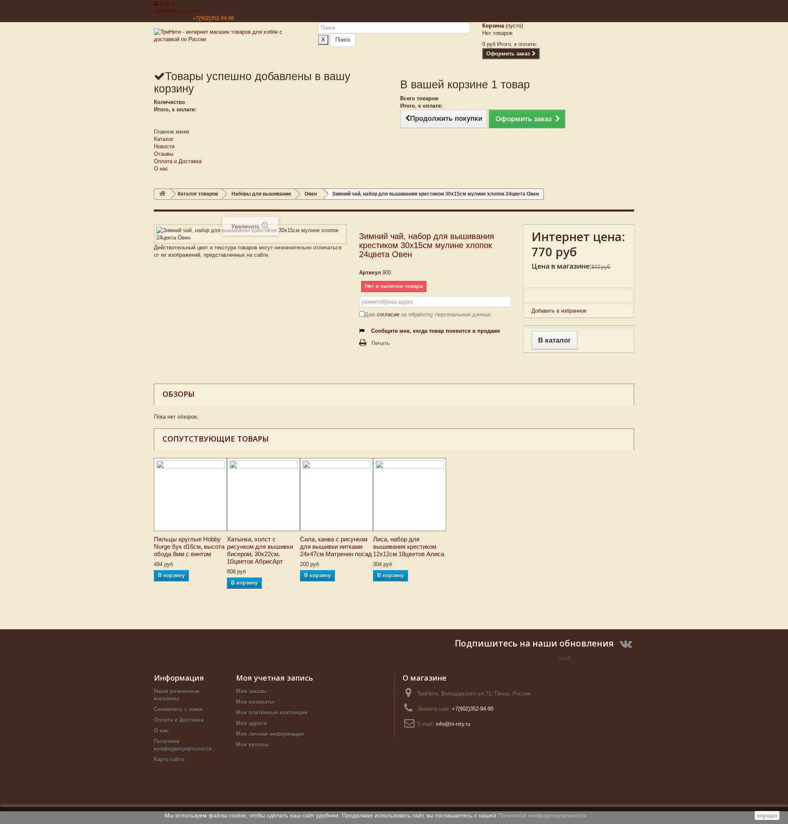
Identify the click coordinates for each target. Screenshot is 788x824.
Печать (380, 343)
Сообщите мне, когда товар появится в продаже (435, 331)
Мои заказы (251, 691)
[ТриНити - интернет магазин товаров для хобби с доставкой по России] (230, 45)
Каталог (164, 139)
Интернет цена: (578, 236)
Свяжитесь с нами (176, 11)
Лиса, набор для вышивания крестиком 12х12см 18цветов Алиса (408, 546)
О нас (161, 169)
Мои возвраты (255, 702)
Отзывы (163, 154)
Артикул (370, 272)
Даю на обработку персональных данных (427, 314)
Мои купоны (252, 744)
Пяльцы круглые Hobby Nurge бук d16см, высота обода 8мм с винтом (189, 546)
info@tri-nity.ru (453, 724)
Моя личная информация (270, 734)
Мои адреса (251, 723)
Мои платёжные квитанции (271, 712)
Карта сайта (169, 759)
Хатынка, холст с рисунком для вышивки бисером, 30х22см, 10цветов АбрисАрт (260, 550)
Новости (164, 146)
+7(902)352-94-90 (213, 18)
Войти (166, 3)
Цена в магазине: (561, 266)
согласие (388, 314)
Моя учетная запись (274, 678)
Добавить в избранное (558, 311)
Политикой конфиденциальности (542, 815)
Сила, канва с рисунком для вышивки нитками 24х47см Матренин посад (336, 546)
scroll (564, 658)
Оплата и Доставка (178, 161)
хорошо (767, 815)
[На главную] (162, 194)
